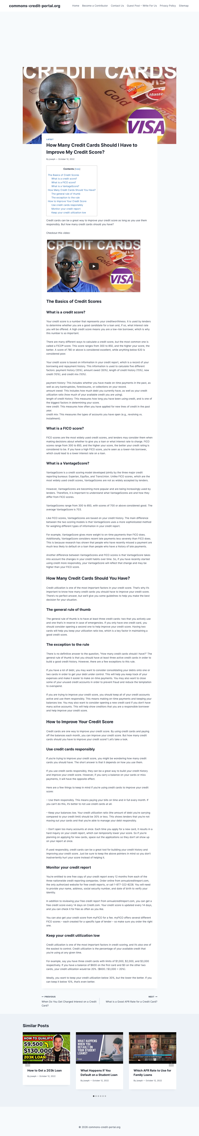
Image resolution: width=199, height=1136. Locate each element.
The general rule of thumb (65, 193)
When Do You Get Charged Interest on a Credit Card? (69, 1001)
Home (75, 5)
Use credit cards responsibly (67, 205)
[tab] (93, 1096)
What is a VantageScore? (65, 186)
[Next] (171, 1063)
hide (77, 169)
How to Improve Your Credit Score (67, 201)
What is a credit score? (64, 178)
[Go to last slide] (27, 1063)
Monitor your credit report (66, 208)
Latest (50, 139)
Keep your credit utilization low (68, 212)
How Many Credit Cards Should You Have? (72, 190)
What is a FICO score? (63, 182)
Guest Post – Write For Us (142, 5)
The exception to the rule (65, 197)
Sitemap (184, 5)
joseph (52, 159)
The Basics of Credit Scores (63, 175)
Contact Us (117, 5)
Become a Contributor (95, 5)
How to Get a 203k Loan (44, 1070)
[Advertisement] (99, 33)
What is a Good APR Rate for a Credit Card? (131, 999)
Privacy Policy (168, 5)
